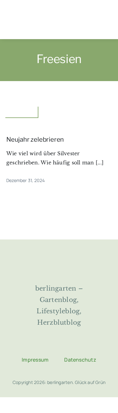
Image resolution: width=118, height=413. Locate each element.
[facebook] (35, 345)
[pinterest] (67, 345)
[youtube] (82, 345)
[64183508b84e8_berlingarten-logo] (59, 258)
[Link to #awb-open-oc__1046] (37, 26)
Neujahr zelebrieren (35, 139)
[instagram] (51, 345)
